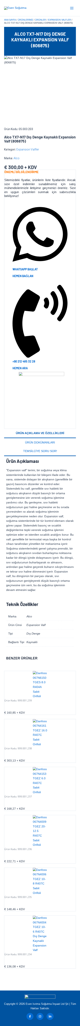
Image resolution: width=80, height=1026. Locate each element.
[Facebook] (29, 1016)
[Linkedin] (50, 1016)
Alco (16, 158)
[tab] (40, 433)
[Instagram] (40, 1016)
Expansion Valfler (27, 149)
